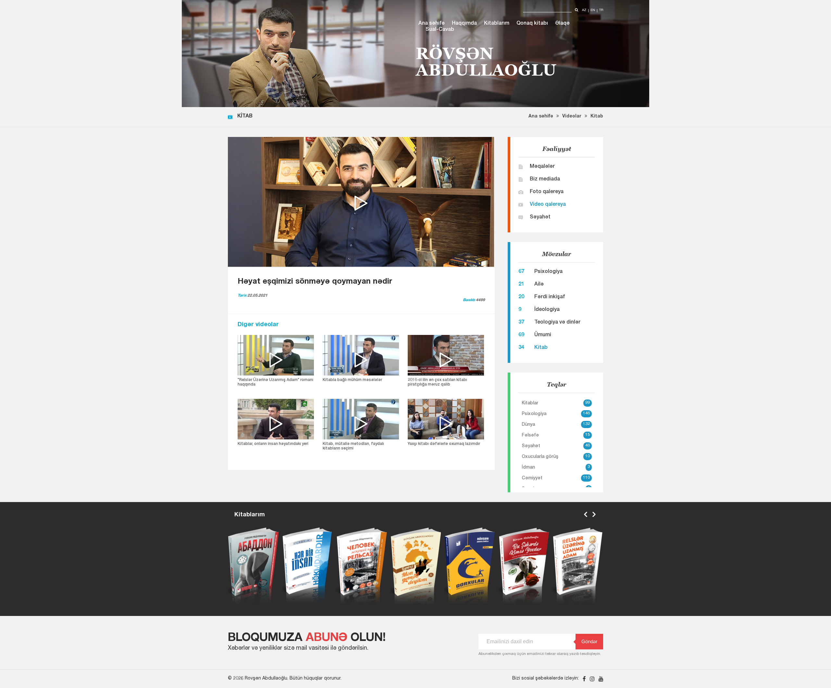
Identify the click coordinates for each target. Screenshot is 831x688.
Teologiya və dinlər (557, 322)
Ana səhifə (431, 23)
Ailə (539, 284)
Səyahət (540, 217)
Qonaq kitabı (532, 23)
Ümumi (542, 335)
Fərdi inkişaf (549, 297)
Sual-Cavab (440, 29)
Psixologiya (548, 272)
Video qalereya (548, 204)
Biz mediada (545, 179)
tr (601, 10)
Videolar (571, 116)
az (584, 10)
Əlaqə (562, 23)
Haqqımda (464, 23)
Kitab (596, 116)
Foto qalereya (547, 192)
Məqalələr (542, 166)
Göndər (589, 641)
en (592, 10)
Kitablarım (496, 23)
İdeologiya (547, 310)
